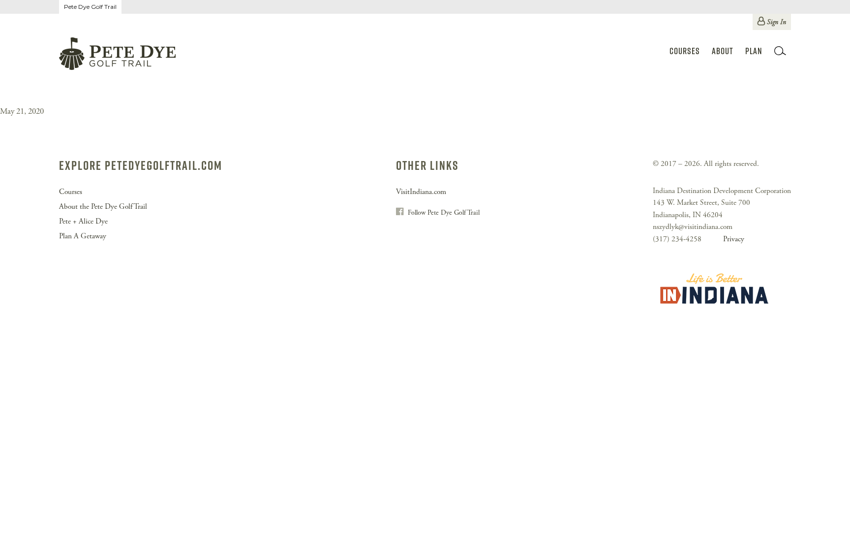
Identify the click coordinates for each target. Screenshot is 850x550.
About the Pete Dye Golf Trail (103, 206)
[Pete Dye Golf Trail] (117, 55)
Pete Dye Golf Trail (90, 6)
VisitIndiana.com (421, 191)
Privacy (733, 239)
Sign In (776, 22)
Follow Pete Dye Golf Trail (444, 212)
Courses (684, 51)
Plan (753, 51)
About (722, 51)
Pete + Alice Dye (83, 221)
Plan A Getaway (82, 236)
